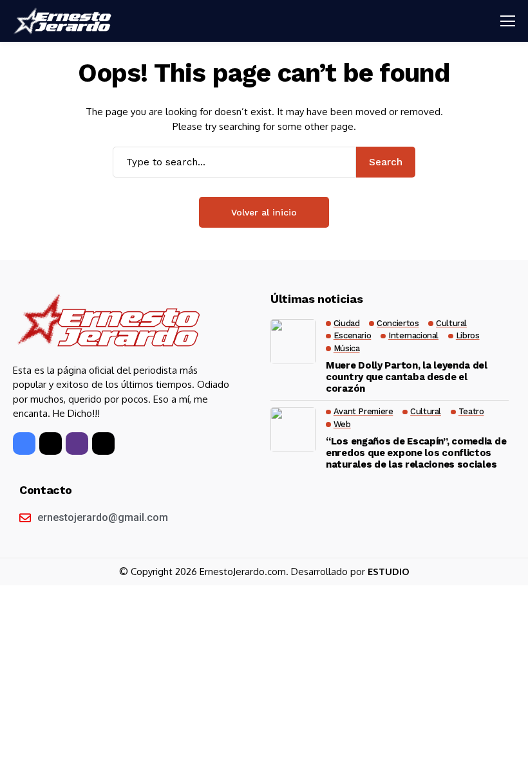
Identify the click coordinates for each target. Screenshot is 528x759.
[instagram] (77, 443)
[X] (50, 443)
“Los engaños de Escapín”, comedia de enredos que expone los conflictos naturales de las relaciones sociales (416, 452)
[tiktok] (103, 443)
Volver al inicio (264, 212)
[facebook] (24, 443)
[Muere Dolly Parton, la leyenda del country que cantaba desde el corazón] (293, 341)
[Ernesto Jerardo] (64, 21)
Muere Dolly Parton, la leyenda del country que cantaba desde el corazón (406, 377)
